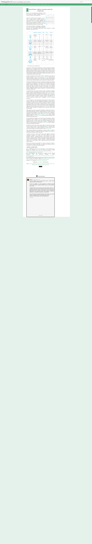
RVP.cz (31, 160)
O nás (49, 4)
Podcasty (15, 4)
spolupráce (40, 164)
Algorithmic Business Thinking (43, 114)
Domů (9, 4)
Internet (42, 163)
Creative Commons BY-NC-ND (42, 160)
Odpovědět (31, 197)
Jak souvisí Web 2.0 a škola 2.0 (43, 76)
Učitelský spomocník (45, 164)
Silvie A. (30, 179)
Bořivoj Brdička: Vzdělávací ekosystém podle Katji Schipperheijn (40, 10)
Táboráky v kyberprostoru (50, 93)
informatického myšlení (37, 115)
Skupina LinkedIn (44, 4)
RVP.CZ (33, 164)
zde (42, 23)
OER (47, 126)
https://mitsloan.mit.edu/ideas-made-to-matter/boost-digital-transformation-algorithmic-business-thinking (40, 159)
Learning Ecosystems (33, 22)
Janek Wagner (39, 162)
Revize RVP (19, 4)
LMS (46, 88)
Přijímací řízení (24, 4)
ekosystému (49, 97)
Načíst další (40, 215)
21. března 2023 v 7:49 (36, 179)
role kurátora (47, 106)
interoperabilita (48, 128)
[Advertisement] (60, 25)
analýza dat (31, 163)
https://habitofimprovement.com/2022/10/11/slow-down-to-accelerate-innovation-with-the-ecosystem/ (40, 156)
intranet (51, 163)
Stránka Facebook (37, 4)
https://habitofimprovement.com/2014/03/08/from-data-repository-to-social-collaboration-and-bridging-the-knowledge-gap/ (39, 151)
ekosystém (35, 163)
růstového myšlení (45, 122)
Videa (12, 4)
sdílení (36, 164)
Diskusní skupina (30, 4)
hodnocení (39, 163)
